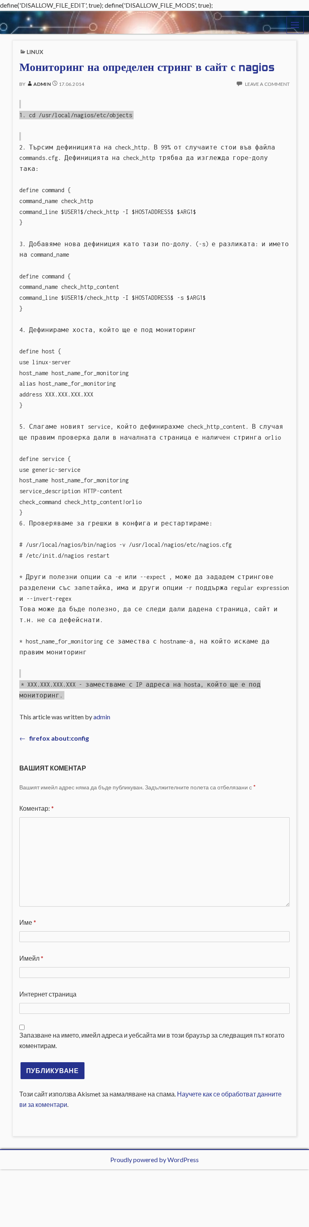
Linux (35, 51)
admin (41, 84)
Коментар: (36, 808)
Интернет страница (47, 994)
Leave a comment (267, 84)
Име (27, 922)
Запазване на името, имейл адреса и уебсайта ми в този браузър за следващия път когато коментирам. (151, 1040)
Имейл (31, 958)
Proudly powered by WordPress (154, 1159)
